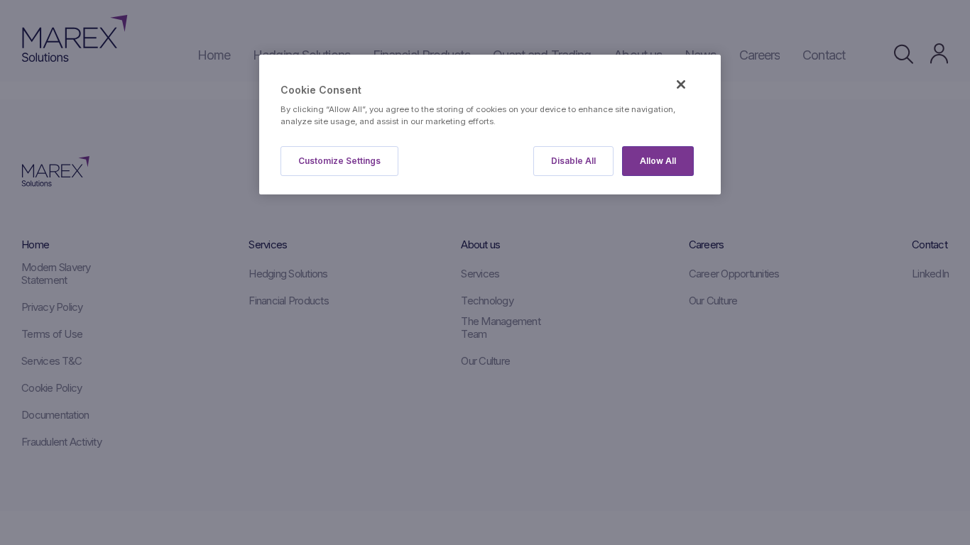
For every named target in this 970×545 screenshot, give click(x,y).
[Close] (681, 84)
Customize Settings (339, 160)
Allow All (658, 160)
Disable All (573, 160)
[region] (490, 124)
